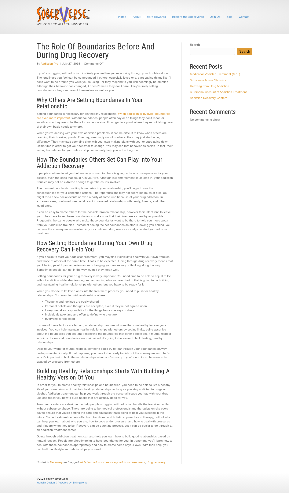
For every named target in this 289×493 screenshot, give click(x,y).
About (136, 16)
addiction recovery (105, 462)
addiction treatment (132, 462)
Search (195, 44)
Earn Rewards (156, 16)
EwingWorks (80, 482)
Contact (244, 16)
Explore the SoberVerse (188, 16)
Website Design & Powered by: (55, 482)
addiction (86, 462)
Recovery (56, 462)
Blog (230, 16)
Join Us (215, 16)
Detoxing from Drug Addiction (209, 86)
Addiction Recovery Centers (208, 98)
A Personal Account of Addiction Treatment (218, 92)
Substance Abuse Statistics (208, 80)
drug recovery (156, 462)
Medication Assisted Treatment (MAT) (215, 74)
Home (122, 16)
